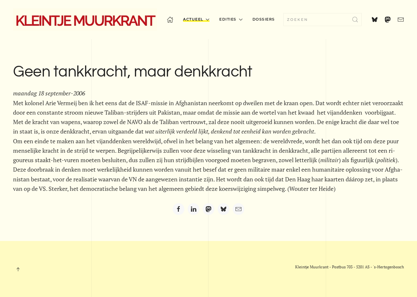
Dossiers (263, 19)
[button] (18, 269)
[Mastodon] (208, 209)
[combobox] (322, 19)
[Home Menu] (170, 20)
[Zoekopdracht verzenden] (355, 19)
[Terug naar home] (85, 20)
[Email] (238, 209)
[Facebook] (178, 209)
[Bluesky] (223, 209)
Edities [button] (228, 19)
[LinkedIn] (193, 209)
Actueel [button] (193, 19)
